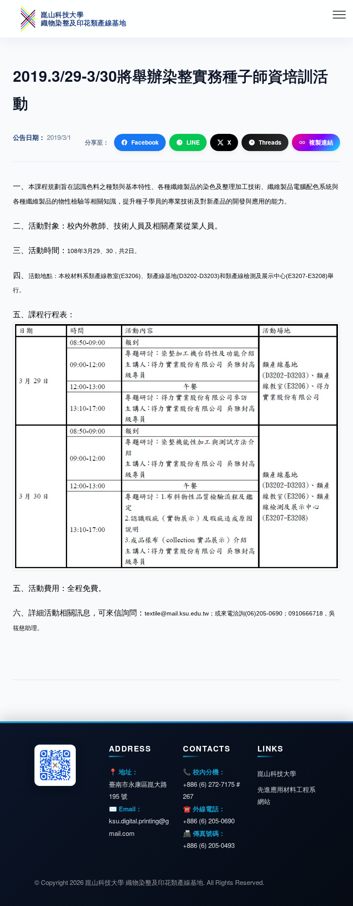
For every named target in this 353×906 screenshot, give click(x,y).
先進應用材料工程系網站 (286, 795)
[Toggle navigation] (339, 14)
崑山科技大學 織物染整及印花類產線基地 (83, 18)
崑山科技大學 (276, 773)
